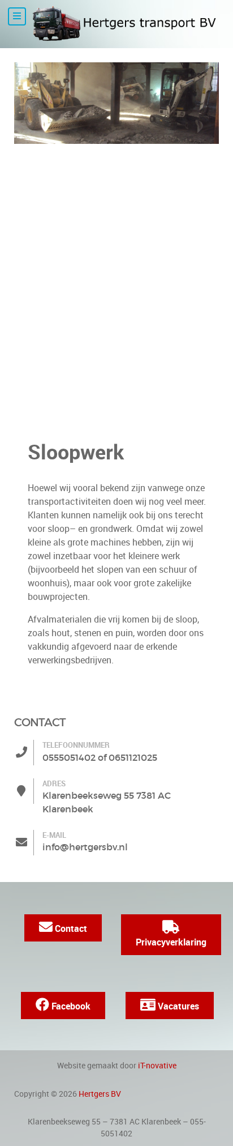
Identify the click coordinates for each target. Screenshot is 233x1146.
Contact (70, 928)
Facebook (69, 1006)
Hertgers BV (100, 1094)
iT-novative (157, 1065)
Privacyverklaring (171, 942)
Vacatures (177, 1006)
